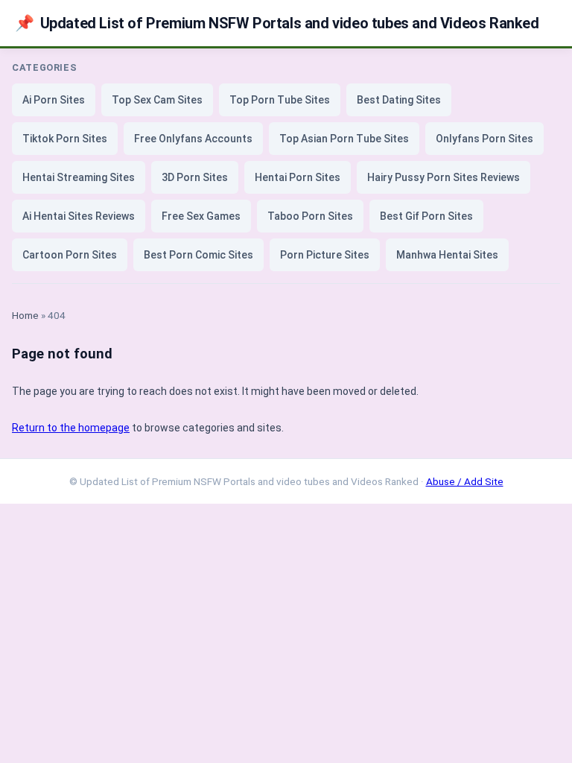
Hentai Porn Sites (297, 177)
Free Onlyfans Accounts (193, 139)
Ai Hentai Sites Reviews (78, 216)
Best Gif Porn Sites (426, 216)
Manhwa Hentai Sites (447, 255)
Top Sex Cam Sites (157, 100)
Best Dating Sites (399, 100)
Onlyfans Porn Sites (484, 139)
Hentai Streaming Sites (78, 177)
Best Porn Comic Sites (198, 255)
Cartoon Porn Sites (69, 255)
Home (25, 315)
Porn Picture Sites (324, 255)
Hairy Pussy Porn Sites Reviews (443, 177)
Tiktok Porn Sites (64, 139)
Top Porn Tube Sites (279, 100)
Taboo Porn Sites (310, 216)
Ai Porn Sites (53, 100)
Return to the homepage (71, 428)
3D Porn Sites (195, 177)
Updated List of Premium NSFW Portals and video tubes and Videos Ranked (277, 23)
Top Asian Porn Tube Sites (344, 139)
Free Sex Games (201, 216)
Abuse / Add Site (464, 481)
